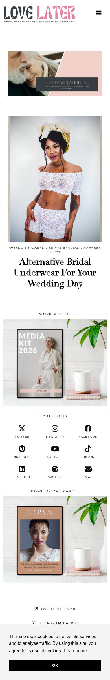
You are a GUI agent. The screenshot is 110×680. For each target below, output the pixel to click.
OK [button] (55, 665)
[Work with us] (55, 404)
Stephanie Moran (27, 248)
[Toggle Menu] (99, 13)
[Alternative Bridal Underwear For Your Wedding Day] (55, 179)
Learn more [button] (75, 650)
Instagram (57, 623)
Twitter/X (57, 609)
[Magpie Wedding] (55, 15)
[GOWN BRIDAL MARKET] (55, 581)
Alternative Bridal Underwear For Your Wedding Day (55, 272)
